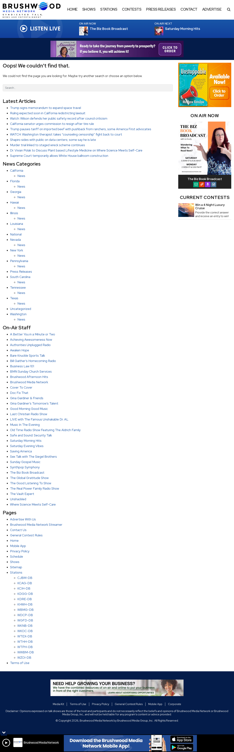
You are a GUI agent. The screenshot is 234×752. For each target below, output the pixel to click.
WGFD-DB (25, 620)
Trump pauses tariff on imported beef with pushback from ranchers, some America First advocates (80, 129)
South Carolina (20, 277)
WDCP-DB (25, 615)
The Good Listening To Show (30, 483)
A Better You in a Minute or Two (32, 334)
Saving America (21, 451)
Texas (14, 298)
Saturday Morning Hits (25, 441)
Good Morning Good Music (29, 409)
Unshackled (18, 499)
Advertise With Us (23, 519)
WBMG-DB (25, 610)
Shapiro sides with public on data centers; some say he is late (53, 140)
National (16, 234)
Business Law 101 (22, 366)
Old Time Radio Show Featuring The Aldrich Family (45, 430)
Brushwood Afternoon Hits (29, 377)
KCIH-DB (23, 588)
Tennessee (18, 288)
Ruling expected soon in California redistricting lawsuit (47, 113)
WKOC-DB (25, 631)
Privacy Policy (19, 551)
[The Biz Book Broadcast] (88, 31)
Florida (15, 181)
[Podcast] (207, 184)
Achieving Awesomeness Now (31, 340)
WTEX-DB (24, 636)
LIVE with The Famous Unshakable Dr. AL (39, 419)
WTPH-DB (25, 647)
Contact (188, 9)
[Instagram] (213, 184)
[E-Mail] (196, 184)
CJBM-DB (24, 578)
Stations (108, 9)
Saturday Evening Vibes (27, 446)
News (21, 176)
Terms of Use (19, 663)
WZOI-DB (24, 658)
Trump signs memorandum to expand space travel (45, 108)
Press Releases (161, 9)
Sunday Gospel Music (25, 462)
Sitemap (16, 567)
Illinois (14, 213)
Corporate (174, 704)
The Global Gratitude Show (29, 478)
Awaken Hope (19, 350)
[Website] (202, 184)
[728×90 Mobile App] (130, 743)
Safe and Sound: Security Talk (31, 435)
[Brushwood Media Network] (34, 10)
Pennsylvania (19, 261)
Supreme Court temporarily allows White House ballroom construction (59, 156)
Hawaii (14, 202)
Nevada (15, 240)
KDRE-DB (24, 599)
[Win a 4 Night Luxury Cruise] (186, 210)
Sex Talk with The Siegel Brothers (33, 457)
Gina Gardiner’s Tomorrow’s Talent (34, 403)
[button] (228, 9)
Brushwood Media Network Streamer (36, 525)
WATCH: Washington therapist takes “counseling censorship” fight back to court (66, 134)
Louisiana (16, 224)
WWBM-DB (25, 652)
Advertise (212, 9)
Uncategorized (20, 309)
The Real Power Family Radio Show (34, 488)
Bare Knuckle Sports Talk (27, 356)
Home (72, 9)
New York (16, 250)
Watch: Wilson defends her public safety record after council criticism (58, 118)
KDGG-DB (25, 594)
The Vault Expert (22, 494)
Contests (131, 9)
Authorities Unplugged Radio (30, 345)
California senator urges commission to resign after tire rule (52, 124)
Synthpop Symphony (25, 467)
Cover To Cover (21, 387)
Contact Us (18, 530)
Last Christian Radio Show (28, 414)
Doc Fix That (19, 393)
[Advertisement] (117, 49)
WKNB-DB (25, 626)
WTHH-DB (25, 642)
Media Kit (58, 704)
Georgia (15, 192)
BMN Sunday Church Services (31, 371)
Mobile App (18, 546)
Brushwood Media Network (29, 382)
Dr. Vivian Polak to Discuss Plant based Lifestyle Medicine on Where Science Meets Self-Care (76, 150)
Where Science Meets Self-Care (33, 504)
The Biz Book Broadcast (27, 473)
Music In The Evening (25, 425)
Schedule (16, 557)
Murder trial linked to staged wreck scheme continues (47, 145)
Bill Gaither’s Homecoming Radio (33, 361)
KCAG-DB (24, 583)
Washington (18, 314)
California (16, 171)
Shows (89, 9)
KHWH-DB (25, 604)
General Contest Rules (26, 535)
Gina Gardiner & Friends (26, 398)
